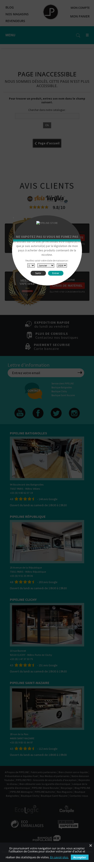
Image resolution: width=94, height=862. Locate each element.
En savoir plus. (59, 857)
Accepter (79, 857)
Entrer (55, 273)
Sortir (38, 273)
